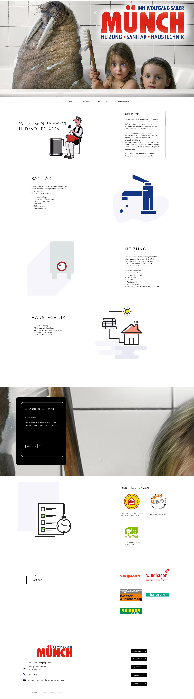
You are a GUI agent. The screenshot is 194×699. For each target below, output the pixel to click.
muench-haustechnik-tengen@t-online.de (47, 680)
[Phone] (24, 674)
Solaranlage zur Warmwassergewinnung (143, 287)
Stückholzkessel (133, 284)
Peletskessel (132, 282)
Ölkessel (130, 280)
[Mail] (24, 680)
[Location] (24, 668)
